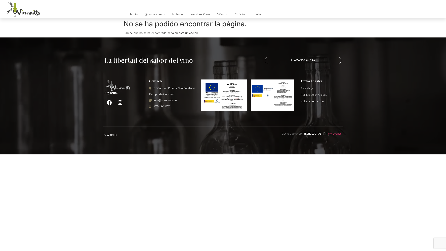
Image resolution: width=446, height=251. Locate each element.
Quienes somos (155, 14)
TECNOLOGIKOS (312, 133)
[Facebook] (109, 103)
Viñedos (222, 14)
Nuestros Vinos (200, 14)
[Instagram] (120, 103)
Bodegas (177, 14)
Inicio (134, 14)
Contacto (258, 14)
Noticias (240, 14)
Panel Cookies (333, 133)
